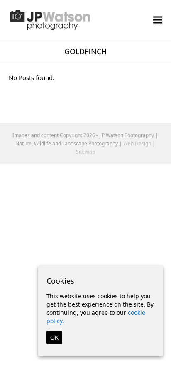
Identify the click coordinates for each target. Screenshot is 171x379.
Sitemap (85, 151)
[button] (157, 19)
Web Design (137, 143)
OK (54, 337)
